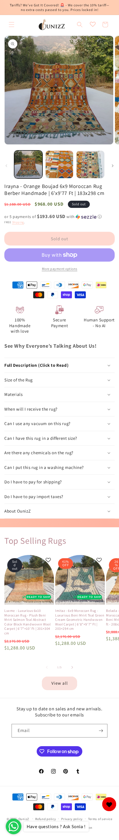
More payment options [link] (59, 269)
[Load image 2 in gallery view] (59, 164)
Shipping (18, 222)
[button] (11, 24)
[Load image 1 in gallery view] (28, 164)
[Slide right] (112, 165)
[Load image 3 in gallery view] (90, 164)
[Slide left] (6, 165)
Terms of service (100, 819)
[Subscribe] (100, 730)
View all (59, 683)
